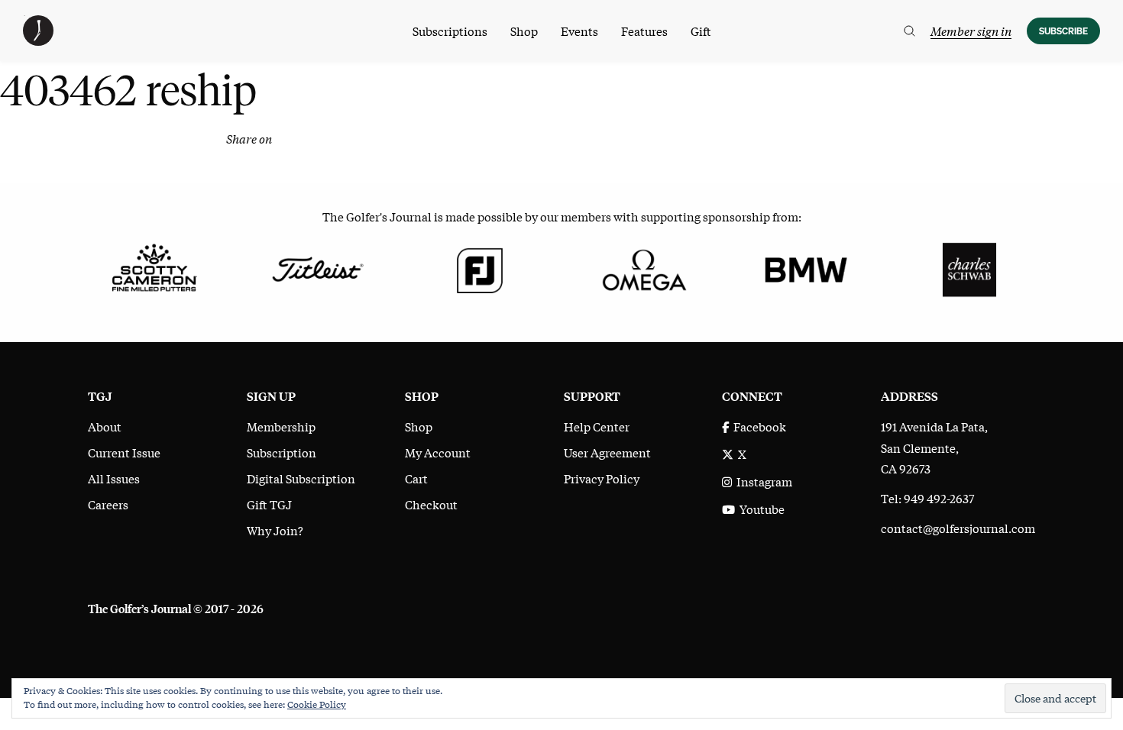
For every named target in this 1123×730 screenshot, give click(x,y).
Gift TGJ (269, 504)
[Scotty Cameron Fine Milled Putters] (154, 268)
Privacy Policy (601, 478)
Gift (701, 30)
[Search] (909, 31)
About (104, 426)
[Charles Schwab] (969, 268)
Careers (108, 504)
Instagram (762, 481)
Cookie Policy (316, 704)
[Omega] (643, 268)
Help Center (596, 426)
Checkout (431, 504)
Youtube (760, 508)
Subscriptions (450, 30)
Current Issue (124, 452)
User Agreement (607, 452)
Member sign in (970, 30)
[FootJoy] (480, 268)
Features (644, 30)
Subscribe (1063, 31)
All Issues (114, 478)
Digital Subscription (301, 478)
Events (579, 30)
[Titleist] (317, 268)
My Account (438, 452)
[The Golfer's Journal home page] (38, 40)
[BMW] (805, 268)
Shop (524, 30)
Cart (416, 478)
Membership (281, 426)
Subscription (281, 452)
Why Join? (275, 530)
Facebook (757, 426)
